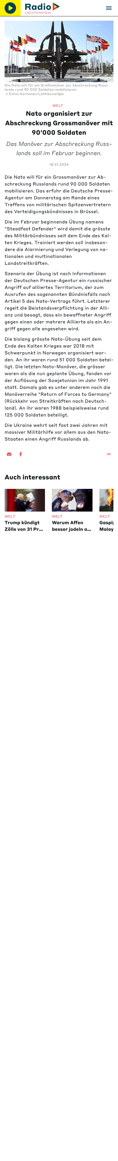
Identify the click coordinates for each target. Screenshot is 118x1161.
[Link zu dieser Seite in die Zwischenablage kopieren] (108, 454)
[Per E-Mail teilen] (9, 454)
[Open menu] (108, 8)
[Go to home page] (42, 8)
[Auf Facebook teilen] (20, 454)
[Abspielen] (10, 8)
